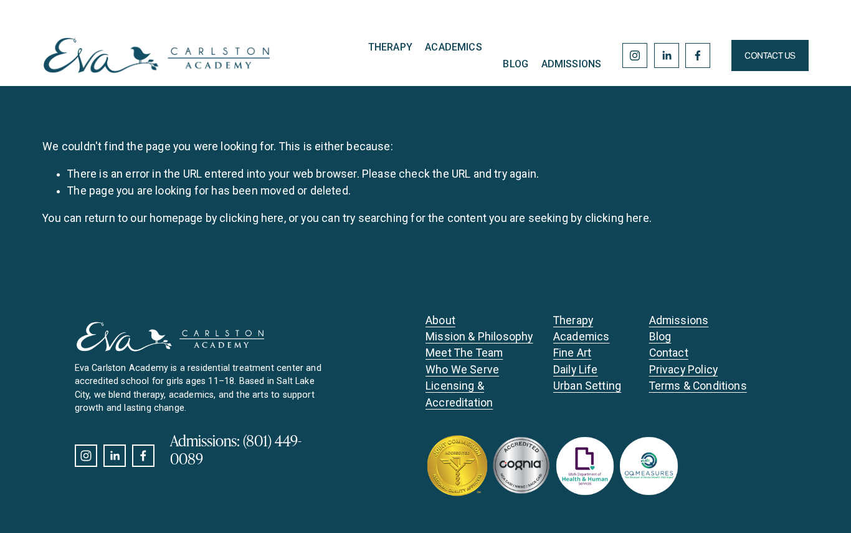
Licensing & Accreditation (459, 394)
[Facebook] (697, 55)
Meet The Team (464, 353)
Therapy (390, 47)
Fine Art (572, 353)
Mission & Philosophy (479, 336)
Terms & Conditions (698, 386)
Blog (515, 64)
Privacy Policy (683, 369)
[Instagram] (634, 55)
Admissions (571, 64)
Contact (668, 353)
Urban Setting (587, 386)
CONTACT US (770, 55)
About (440, 320)
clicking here (251, 218)
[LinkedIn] (666, 55)
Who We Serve (462, 369)
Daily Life (575, 369)
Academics (453, 47)
